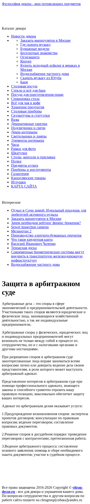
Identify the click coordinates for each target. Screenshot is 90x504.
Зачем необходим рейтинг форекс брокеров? (46, 223)
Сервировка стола (25, 99)
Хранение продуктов (27, 107)
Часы (15, 145)
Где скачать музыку (35, 45)
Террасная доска (24, 248)
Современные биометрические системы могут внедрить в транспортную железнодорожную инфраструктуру (47, 256)
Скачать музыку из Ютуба (40, 78)
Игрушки (18, 182)
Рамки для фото (23, 149)
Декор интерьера (24, 132)
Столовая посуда (24, 86)
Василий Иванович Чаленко (33, 244)
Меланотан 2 (21, 231)
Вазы (15, 120)
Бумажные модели (34, 49)
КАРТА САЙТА (24, 186)
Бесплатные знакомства (38, 53)
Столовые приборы (26, 111)
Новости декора (23, 36)
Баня (24, 82)
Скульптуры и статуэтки (30, 115)
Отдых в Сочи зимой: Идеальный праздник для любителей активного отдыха (48, 212)
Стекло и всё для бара (28, 90)
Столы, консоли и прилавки (33, 157)
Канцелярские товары (28, 178)
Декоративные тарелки (29, 124)
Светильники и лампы (29, 136)
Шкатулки (19, 153)
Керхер (25, 61)
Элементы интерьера (27, 140)
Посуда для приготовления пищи (37, 95)
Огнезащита (29, 57)
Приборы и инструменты (31, 170)
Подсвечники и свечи (28, 128)
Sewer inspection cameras (30, 227)
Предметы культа (24, 165)
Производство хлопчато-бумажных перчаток (46, 235)
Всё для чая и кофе (25, 103)
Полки (16, 161)
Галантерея (20, 174)
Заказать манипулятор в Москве (45, 40)
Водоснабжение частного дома (44, 74)
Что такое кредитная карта (32, 239)
